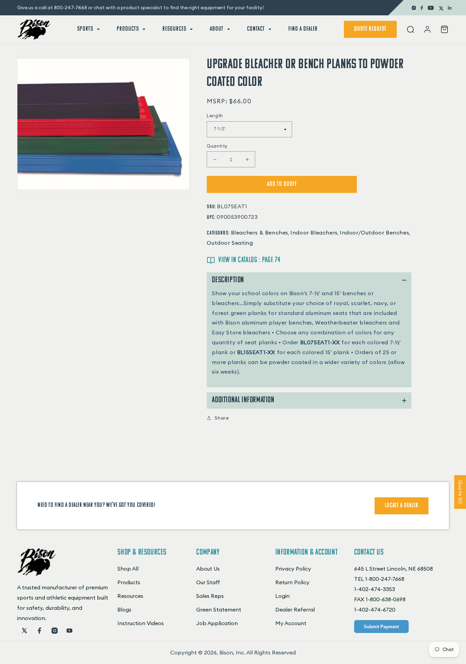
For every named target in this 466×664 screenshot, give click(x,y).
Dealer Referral (295, 609)
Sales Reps (210, 595)
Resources (130, 595)
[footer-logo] (36, 573)
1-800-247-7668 (384, 578)
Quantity (217, 146)
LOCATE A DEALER (401, 506)
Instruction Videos (140, 623)
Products (128, 582)
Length (215, 115)
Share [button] (222, 418)
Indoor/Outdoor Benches (374, 232)
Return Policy (292, 582)
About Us (208, 568)
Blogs (124, 609)
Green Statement (218, 609)
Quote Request (370, 29)
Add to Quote (282, 184)
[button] (87, 29)
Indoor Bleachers (314, 232)
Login (282, 595)
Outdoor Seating (230, 242)
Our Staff (208, 582)
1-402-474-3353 (374, 589)
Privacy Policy (293, 568)
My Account (290, 623)
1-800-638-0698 (386, 599)
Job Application (217, 623)
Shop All (128, 568)
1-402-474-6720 (374, 609)
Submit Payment (381, 626)
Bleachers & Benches (259, 232)
